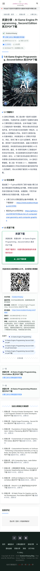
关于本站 (31, 548)
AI (37, 544)
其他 (24, 548)
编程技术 (11, 544)
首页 (3, 544)
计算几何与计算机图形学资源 (14, 37)
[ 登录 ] (17, 521)
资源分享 (17, 548)
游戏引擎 (31, 544)
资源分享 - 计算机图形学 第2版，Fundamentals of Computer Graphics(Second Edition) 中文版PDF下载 (21, 470)
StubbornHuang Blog (27, 556)
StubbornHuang (11, 33)
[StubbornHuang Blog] (20, 3)
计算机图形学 (20, 544)
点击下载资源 (21, 259)
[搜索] (37, 3)
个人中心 (20, 552)
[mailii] (20, 538)
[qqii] (26, 538)
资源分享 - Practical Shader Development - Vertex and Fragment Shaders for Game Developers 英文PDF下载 (21, 414)
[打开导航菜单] (3, 3)
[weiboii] (14, 538)
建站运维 (9, 548)
